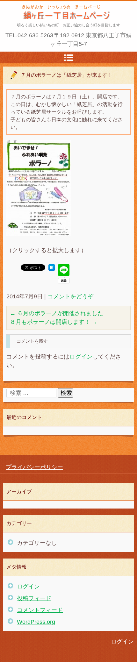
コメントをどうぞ (70, 296)
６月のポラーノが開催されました (56, 313)
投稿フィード (34, 598)
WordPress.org (36, 622)
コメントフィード (40, 610)
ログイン (80, 356)
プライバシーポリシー (34, 467)
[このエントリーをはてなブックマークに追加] (51, 269)
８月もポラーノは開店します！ (53, 322)
